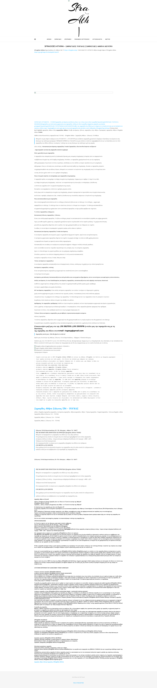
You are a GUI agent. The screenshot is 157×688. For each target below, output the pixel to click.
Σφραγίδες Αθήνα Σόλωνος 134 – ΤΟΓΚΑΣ (56, 408)
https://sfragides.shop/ (70, 50)
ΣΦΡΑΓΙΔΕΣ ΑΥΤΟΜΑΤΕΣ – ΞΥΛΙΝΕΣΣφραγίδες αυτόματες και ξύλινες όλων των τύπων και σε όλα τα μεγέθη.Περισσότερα (69, 122)
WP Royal (82, 677)
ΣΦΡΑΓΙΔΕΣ (57, 39)
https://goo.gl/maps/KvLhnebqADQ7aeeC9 (46, 52)
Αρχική (49, 39)
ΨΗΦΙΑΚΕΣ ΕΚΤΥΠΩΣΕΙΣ (81, 39)
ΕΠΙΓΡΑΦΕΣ (68, 39)
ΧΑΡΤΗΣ (107, 39)
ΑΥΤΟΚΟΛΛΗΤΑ (97, 39)
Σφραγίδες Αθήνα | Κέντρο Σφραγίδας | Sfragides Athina (49, 662)
